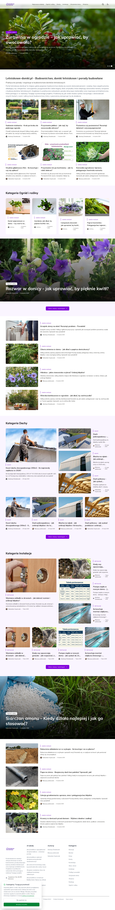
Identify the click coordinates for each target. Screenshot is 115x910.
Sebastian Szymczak (12, 293)
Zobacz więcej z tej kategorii (56, 308)
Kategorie (72, 846)
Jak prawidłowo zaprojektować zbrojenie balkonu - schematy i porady (36, 852)
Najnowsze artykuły (38, 4)
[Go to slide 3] (111, 66)
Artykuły (30, 846)
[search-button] (103, 4)
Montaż (71, 853)
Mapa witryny (69, 899)
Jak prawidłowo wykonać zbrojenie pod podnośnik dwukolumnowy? (34, 859)
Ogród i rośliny (50, 4)
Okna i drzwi (72, 866)
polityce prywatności (28, 896)
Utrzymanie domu (75, 4)
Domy (70, 856)
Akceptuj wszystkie (21, 904)
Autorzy (51, 846)
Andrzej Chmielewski (54, 849)
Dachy (58, 4)
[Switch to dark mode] (107, 4)
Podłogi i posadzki (74, 872)
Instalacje (65, 4)
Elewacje (71, 849)
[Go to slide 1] (108, 66)
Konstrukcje (72, 862)
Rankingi (71, 882)
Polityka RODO (47, 899)
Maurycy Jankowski (11, 53)
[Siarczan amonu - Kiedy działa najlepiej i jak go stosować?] (57, 707)
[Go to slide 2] (109, 66)
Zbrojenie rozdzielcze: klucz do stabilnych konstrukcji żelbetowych (36, 872)
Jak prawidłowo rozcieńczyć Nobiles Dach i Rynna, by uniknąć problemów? (36, 880)
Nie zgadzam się (22, 900)
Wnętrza (85, 4)
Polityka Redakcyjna (58, 899)
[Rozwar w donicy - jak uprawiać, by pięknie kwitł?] (57, 270)
